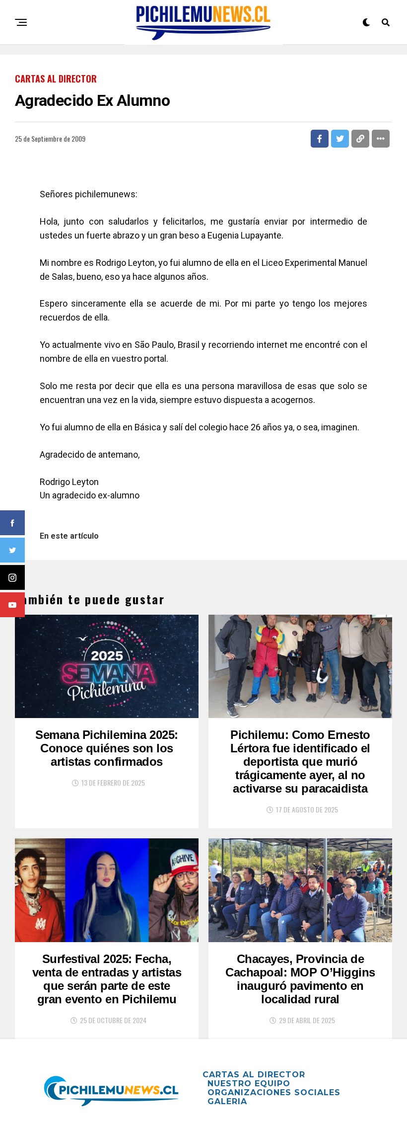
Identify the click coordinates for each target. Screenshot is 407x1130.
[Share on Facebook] (320, 139)
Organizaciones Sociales (273, 1092)
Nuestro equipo (248, 1083)
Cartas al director (254, 1074)
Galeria (227, 1101)
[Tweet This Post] (340, 139)
